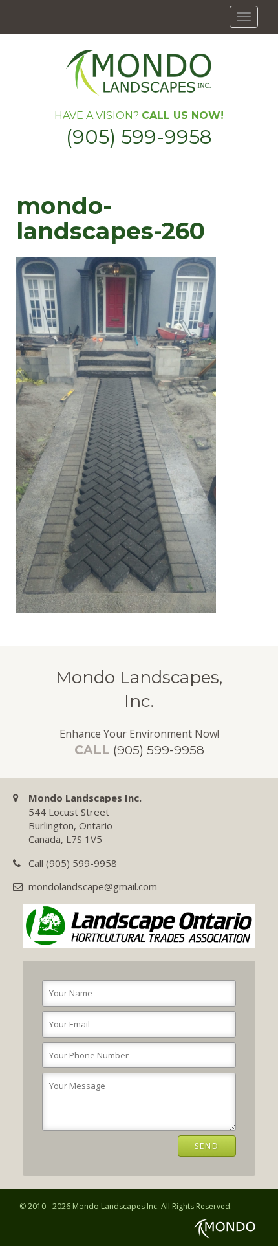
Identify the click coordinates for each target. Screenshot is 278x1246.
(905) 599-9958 (139, 137)
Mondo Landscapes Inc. (115, 1206)
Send (207, 1146)
